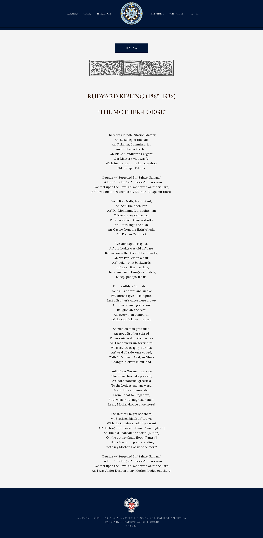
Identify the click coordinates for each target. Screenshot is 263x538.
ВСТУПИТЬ (157, 13)
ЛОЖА (87, 13)
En (192, 13)
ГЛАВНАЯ (72, 13)
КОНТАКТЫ (176, 13)
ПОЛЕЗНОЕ (104, 13)
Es (197, 13)
